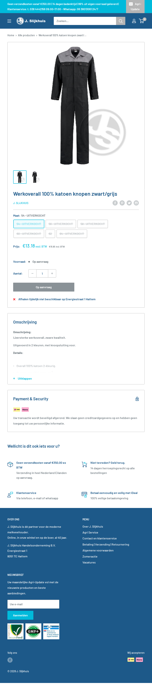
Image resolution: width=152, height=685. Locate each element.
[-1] (32, 273)
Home (10, 35)
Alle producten (26, 35)
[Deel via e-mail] (136, 203)
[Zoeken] (120, 21)
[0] (141, 21)
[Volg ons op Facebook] (10, 660)
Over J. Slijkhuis (92, 526)
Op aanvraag (44, 287)
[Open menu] (9, 21)
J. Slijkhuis (20, 203)
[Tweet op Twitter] (129, 203)
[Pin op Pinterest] (122, 203)
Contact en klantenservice (99, 538)
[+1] (52, 273)
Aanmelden (20, 615)
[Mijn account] (134, 21)
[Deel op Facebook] (115, 203)
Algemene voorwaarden (98, 550)
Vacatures (89, 562)
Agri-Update (136, 6)
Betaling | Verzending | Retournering (105, 544)
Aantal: (18, 273)
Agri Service (90, 532)
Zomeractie (90, 556)
